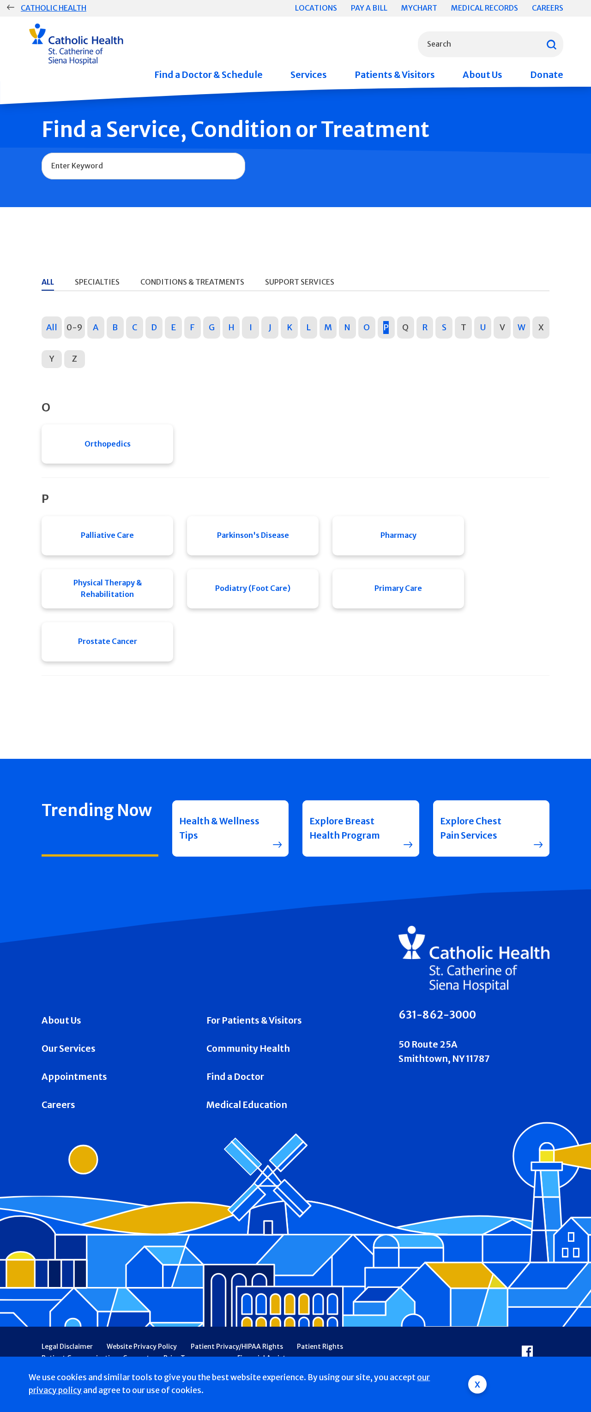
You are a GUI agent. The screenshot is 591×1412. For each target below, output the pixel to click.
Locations (316, 7)
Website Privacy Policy (142, 1346)
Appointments (74, 1076)
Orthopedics (107, 443)
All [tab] (48, 281)
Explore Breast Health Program (344, 828)
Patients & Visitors (395, 74)
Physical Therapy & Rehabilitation (107, 588)
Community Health (248, 1048)
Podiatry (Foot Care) (252, 588)
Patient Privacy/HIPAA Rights (237, 1346)
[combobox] (490, 44)
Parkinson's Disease (253, 535)
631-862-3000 (437, 1014)
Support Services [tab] (299, 281)
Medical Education (246, 1104)
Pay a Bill (369, 7)
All (51, 327)
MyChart (419, 7)
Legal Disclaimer (67, 1346)
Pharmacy (398, 535)
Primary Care (398, 588)
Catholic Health (53, 7)
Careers (547, 7)
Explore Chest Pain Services (470, 828)
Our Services (69, 1048)
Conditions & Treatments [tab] (192, 281)
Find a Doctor (235, 1076)
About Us (482, 74)
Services (308, 74)
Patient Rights (320, 1346)
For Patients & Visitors (254, 1020)
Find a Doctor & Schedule (208, 74)
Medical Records (484, 7)
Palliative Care (107, 535)
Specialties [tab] (97, 281)
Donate (546, 74)
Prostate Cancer (107, 641)
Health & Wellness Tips (219, 828)
